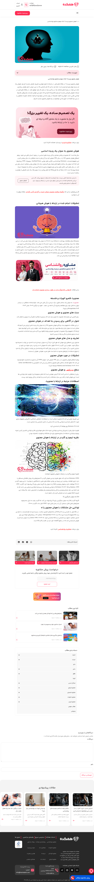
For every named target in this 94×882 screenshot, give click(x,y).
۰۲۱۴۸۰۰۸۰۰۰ (35, 5)
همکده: (31, 3)
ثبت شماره (47, 584)
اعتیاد (73, 655)
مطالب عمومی (71, 707)
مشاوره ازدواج (71, 688)
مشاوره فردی (66, 142)
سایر (74, 669)
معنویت (76, 302)
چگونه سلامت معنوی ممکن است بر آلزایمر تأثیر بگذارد (45, 192)
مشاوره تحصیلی (71, 693)
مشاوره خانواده (71, 697)
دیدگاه (90, 739)
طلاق (74, 674)
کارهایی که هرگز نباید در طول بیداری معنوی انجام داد (51, 290)
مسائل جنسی (71, 683)
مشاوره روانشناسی (64, 529)
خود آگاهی (70, 370)
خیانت (73, 660)
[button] (77, 13)
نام (92, 764)
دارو (74, 664)
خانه (78, 22)
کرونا (74, 678)
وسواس (73, 711)
